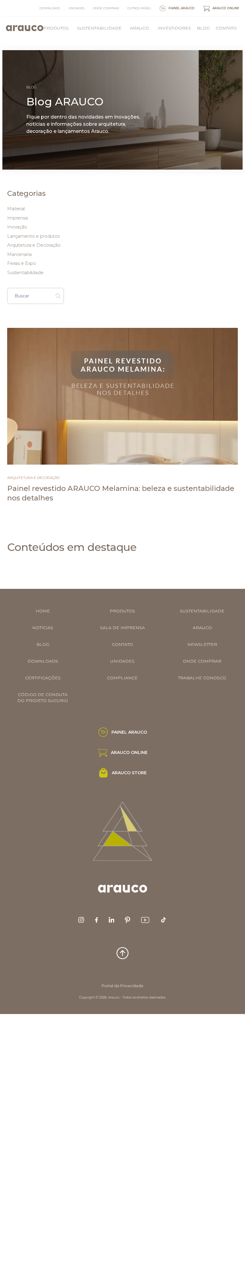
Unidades (76, 8)
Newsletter (202, 644)
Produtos (56, 28)
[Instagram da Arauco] (81, 920)
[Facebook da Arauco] (96, 920)
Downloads (49, 8)
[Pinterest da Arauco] (127, 920)
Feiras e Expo (21, 263)
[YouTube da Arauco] (145, 920)
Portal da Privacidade (122, 985)
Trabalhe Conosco (202, 677)
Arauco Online (225, 8)
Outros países (139, 8)
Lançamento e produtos (33, 236)
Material (16, 208)
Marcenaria (19, 254)
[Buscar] (58, 296)
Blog (203, 28)
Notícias (42, 627)
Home (43, 611)
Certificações (43, 677)
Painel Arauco (182, 8)
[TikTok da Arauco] (163, 920)
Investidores (174, 28)
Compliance (122, 677)
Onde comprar (106, 8)
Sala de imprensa (122, 627)
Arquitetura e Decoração (34, 245)
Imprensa (17, 218)
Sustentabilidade (99, 28)
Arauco (139, 28)
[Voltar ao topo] (122, 953)
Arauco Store (129, 772)
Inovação (17, 227)
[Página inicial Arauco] (24, 28)
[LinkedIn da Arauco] (111, 920)
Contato (226, 28)
